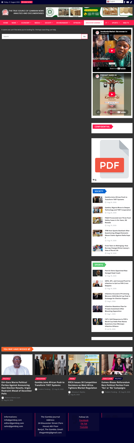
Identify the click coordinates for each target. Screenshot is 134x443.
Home (5, 23)
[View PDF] (94, 180)
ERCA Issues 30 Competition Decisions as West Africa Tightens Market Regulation (82, 385)
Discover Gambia (93, 23)
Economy (25, 23)
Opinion (77, 23)
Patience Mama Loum (12, 398)
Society (48, 23)
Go (84, 36)
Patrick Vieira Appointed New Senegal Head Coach (116, 271)
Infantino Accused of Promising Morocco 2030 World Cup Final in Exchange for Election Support (117, 296)
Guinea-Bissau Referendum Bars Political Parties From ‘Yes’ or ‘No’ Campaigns (116, 385)
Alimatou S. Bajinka (78, 392)
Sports (115, 23)
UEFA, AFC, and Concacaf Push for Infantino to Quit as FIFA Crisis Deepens (118, 283)
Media (37, 23)
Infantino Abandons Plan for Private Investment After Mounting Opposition (116, 309)
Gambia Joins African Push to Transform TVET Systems (116, 198)
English (112, 1)
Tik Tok (84, 423)
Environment (62, 23)
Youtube (84, 427)
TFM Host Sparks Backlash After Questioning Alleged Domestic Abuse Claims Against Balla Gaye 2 (117, 234)
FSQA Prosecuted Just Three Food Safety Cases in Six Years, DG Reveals (118, 220)
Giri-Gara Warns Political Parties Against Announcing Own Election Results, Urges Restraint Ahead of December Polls (16, 388)
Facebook (83, 420)
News (14, 23)
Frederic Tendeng (44, 389)
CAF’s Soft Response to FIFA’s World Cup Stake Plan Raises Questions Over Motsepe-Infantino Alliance (116, 323)
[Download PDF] (95, 180)
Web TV (126, 23)
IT (106, 23)
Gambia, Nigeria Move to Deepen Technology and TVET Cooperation (118, 208)
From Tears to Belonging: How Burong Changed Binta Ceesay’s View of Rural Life (117, 248)
